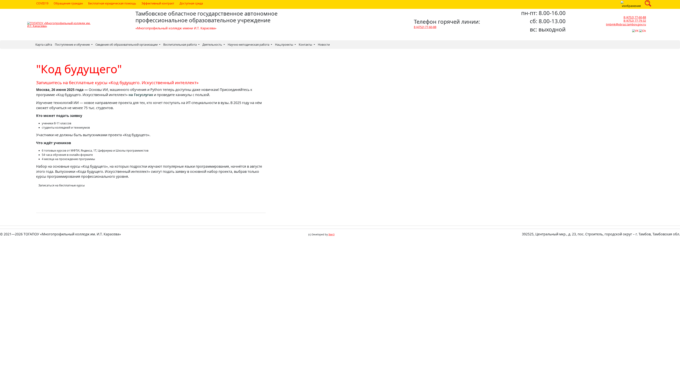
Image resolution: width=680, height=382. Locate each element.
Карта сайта (43, 45)
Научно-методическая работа (249, 45)
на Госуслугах (141, 94)
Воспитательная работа (180, 45)
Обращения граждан (68, 3)
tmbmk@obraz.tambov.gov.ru (626, 24)
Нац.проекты (284, 45)
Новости (324, 45)
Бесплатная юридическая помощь (112, 3)
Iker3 (331, 234)
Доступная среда (191, 3)
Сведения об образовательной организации (126, 45)
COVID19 (42, 3)
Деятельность (212, 45)
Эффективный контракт (157, 3)
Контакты (306, 45)
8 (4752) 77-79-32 (635, 20)
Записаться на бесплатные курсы (61, 185)
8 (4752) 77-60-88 (425, 27)
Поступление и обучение (72, 45)
